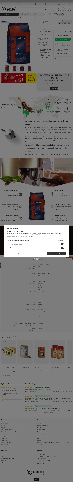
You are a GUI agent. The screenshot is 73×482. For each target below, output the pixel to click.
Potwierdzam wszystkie (56, 253)
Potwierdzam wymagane (36, 253)
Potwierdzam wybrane (16, 253)
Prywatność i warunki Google (25, 236)
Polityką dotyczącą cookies (43, 233)
